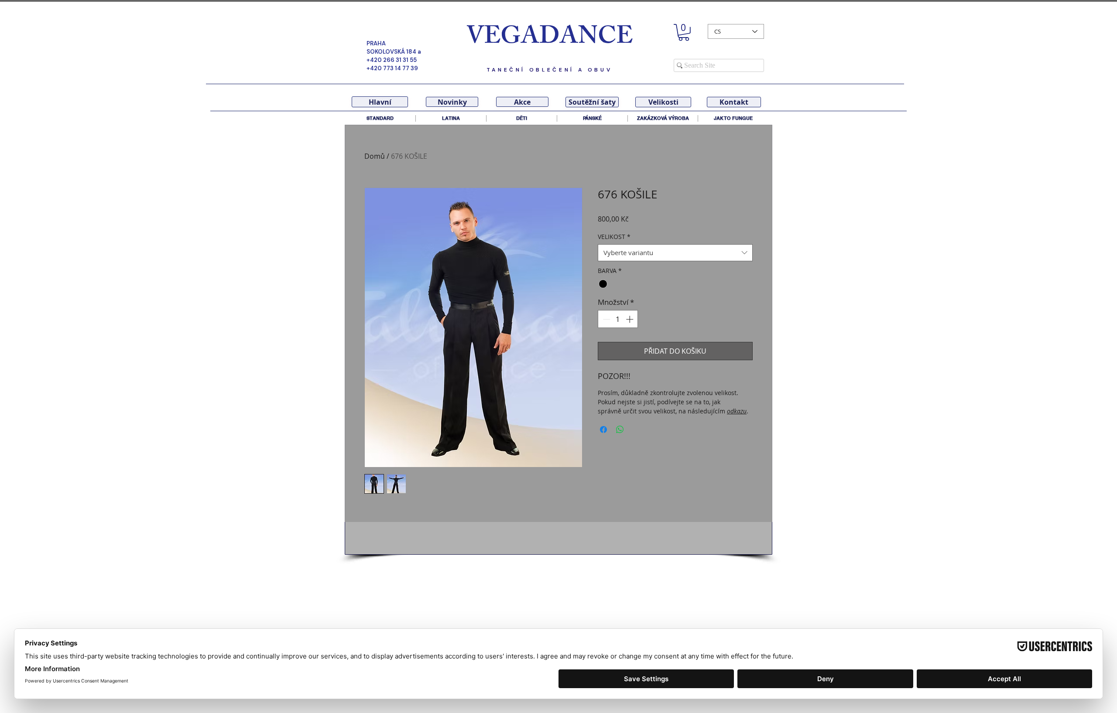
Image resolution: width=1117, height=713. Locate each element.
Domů (374, 156)
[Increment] (630, 319)
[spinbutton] (618, 319)
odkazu (737, 411)
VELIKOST (614, 236)
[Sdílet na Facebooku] (603, 429)
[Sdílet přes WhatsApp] (620, 429)
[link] (684, 32)
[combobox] (675, 252)
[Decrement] (605, 319)
